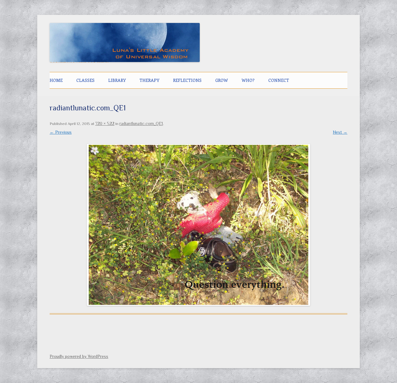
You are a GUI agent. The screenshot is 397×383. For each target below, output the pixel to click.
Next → (340, 132)
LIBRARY (117, 80)
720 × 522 (104, 123)
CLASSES (85, 80)
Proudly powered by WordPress (79, 356)
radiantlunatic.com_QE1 (141, 123)
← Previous (61, 132)
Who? (248, 80)
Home (56, 80)
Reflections (187, 80)
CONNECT (278, 80)
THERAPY (149, 80)
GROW (221, 80)
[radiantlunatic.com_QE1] (198, 225)
